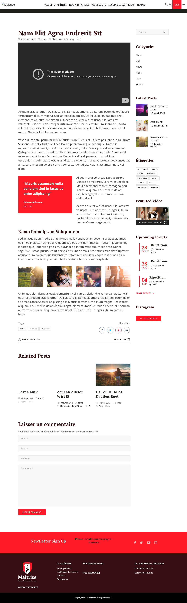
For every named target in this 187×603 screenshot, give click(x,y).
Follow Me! (149, 318)
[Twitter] (141, 542)
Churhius (92, 598)
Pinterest (118, 330)
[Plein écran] (165, 222)
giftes (152, 183)
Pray (72, 39)
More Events (143, 293)
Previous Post (31, 339)
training (154, 187)
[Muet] (161, 222)
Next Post (119, 339)
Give (176, 4)
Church (55, 39)
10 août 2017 (104, 402)
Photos (140, 5)
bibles (155, 169)
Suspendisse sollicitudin (33, 144)
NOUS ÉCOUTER (99, 5)
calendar (151, 174)
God (61, 39)
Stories (80, 406)
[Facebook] (135, 542)
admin (43, 39)
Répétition (159, 245)
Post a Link (28, 391)
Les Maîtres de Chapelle (67, 572)
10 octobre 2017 (28, 39)
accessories (143, 169)
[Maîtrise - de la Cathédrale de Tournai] (12, 5)
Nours (139, 72)
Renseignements (64, 568)
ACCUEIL (48, 5)
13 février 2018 (66, 402)
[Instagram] (155, 542)
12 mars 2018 (27, 398)
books (23, 329)
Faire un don (62, 579)
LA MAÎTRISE (60, 5)
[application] (152, 216)
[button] (152, 216)
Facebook (102, 330)
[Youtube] (148, 542)
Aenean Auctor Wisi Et (70, 393)
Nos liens (61, 575)
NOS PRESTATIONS (79, 5)
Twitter (110, 330)
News (66, 39)
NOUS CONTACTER (28, 587)
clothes (33, 329)
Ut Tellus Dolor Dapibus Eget (109, 393)
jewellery (45, 329)
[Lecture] (139, 222)
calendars (142, 178)
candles (154, 178)
